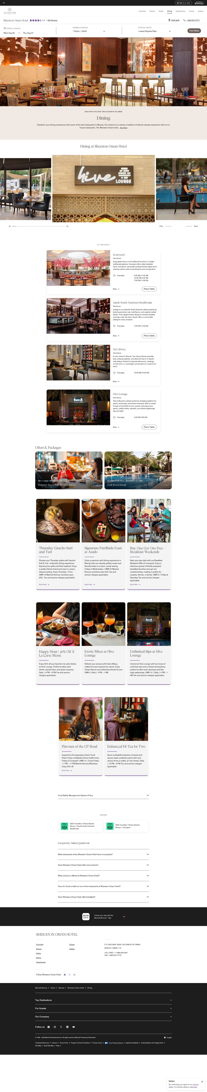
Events (191, 11)
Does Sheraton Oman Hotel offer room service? (78, 865)
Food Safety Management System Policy (75, 795)
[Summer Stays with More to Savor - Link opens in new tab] (69, 470)
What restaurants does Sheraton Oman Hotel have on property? (85, 854)
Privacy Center (97, 1043)
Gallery (200, 11)
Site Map (38, 1046)
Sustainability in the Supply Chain (152, 1043)
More (115, 289)
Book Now (43, 584)
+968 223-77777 (193, 20)
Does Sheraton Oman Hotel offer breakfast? (76, 897)
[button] (183, 3)
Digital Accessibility (132, 1043)
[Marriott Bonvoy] (198, 2)
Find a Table (149, 289)
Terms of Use (64, 1043)
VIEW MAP (175, 20)
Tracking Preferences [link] (42, 1043)
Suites (161, 11)
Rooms (152, 11)
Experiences (180, 11)
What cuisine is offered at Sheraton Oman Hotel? (79, 876)
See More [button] (123, 128)
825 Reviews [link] (52, 20)
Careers (54, 1043)
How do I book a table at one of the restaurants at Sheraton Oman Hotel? (89, 886)
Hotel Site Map (49, 1046)
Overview (142, 11)
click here (193, 1087)
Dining (169, 11)
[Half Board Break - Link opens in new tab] (138, 470)
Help (57, 1046)
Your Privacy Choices (115, 1043)
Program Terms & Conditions (80, 1043)
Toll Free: (116, 953)
